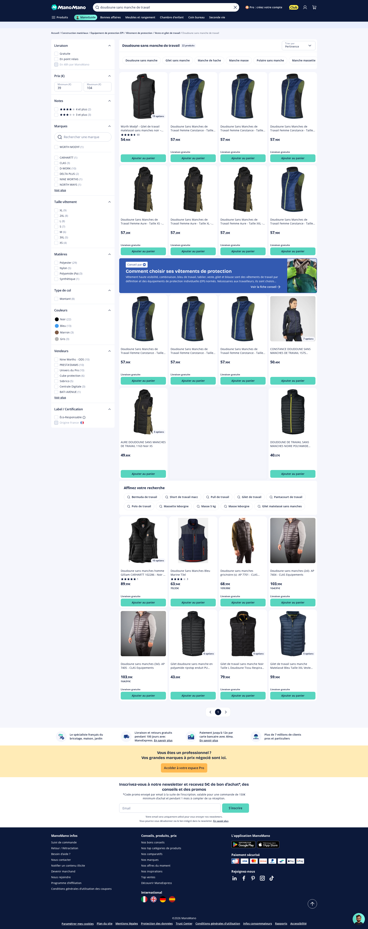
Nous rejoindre (61, 877)
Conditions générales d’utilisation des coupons (81, 889)
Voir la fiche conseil (263, 287)
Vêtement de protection (139, 33)
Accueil (55, 33)
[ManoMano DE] (163, 899)
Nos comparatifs (151, 854)
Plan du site (104, 923)
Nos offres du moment (155, 865)
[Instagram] (262, 878)
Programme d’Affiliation (66, 883)
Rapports (281, 923)
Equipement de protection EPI (107, 33)
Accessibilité (298, 923)
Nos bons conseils (153, 842)
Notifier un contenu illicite (68, 865)
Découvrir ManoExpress (156, 883)
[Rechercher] (97, 7)
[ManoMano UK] (153, 899)
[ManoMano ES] (172, 899)
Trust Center (184, 923)
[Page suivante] (226, 712)
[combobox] (298, 45)
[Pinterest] (253, 878)
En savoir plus (221, 821)
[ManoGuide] (359, 919)
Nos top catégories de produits (161, 848)
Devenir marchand (63, 871)
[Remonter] (312, 904)
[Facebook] (244, 878)
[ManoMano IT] (144, 899)
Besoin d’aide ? (60, 854)
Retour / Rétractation (64, 848)
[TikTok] (272, 878)
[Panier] (314, 7)
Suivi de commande (64, 842)
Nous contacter (61, 860)
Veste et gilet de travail (167, 33)
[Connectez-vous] (305, 7)
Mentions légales (127, 923)
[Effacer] (235, 7)
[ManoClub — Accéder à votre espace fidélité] (294, 7)
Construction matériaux (74, 33)
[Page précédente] (210, 712)
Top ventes (148, 877)
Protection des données (157, 923)
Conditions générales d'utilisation (217, 923)
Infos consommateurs (257, 923)
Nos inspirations (151, 871)
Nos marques (150, 860)
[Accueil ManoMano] (69, 7)
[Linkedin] (234, 878)
